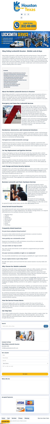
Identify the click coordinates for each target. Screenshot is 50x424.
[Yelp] (28, 14)
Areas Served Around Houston (11, 81)
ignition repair (6, 161)
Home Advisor (12, 287)
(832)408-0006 (5, 421)
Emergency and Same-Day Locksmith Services (14, 74)
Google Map (33, 277)
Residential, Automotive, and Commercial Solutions (16, 75)
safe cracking (31, 203)
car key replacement (31, 154)
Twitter (11, 282)
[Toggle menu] (21, 17)
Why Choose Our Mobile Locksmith (12, 84)
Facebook (4, 282)
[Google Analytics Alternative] (3, 423)
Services (14, 418)
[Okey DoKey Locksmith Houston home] (25, 6)
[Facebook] (25, 14)
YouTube (31, 279)
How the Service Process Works (11, 85)
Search (46, 326)
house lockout (44, 119)
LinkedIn (6, 287)
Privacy (20, 418)
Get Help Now (7, 87)
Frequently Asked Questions (10, 82)
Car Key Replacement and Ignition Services (14, 77)
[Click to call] (25, 25)
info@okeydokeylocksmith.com (10, 348)
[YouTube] (21, 14)
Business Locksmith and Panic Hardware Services (15, 80)
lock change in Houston (36, 170)
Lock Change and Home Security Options (13, 78)
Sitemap (27, 418)
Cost (8, 418)
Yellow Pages (22, 287)
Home (3, 418)
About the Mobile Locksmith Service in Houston (15, 73)
